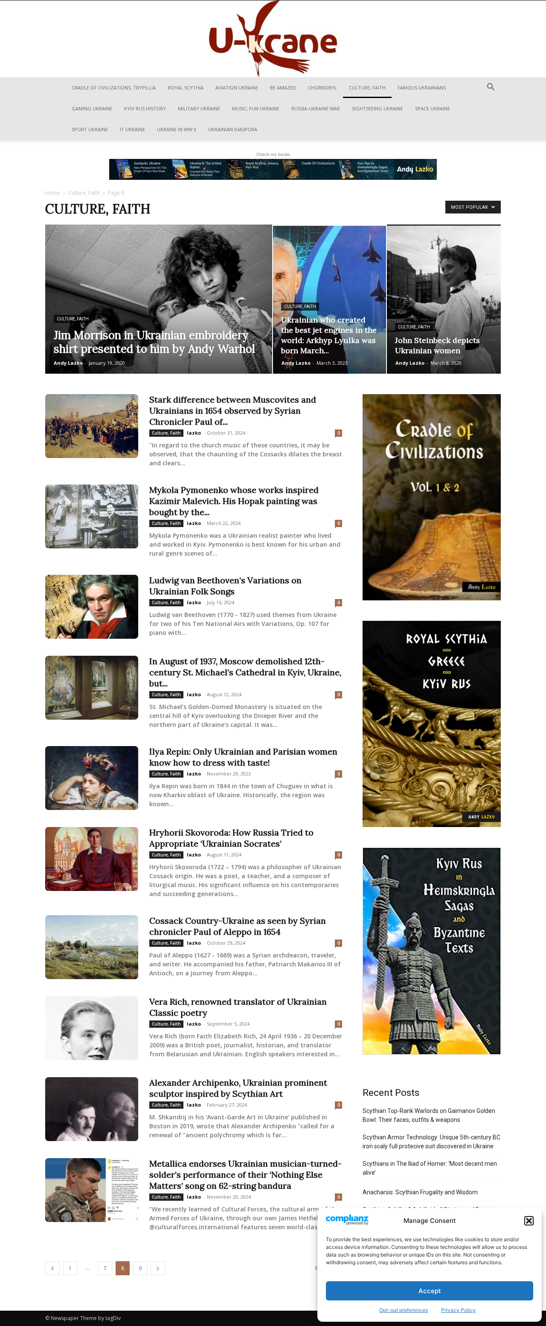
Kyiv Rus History (145, 108)
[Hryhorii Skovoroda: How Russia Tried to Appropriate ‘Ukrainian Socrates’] (91, 859)
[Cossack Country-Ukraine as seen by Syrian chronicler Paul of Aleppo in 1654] (91, 947)
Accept (429, 1291)
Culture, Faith (367, 87)
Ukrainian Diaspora (232, 129)
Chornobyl (322, 87)
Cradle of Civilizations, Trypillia (114, 87)
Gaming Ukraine (92, 108)
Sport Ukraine (90, 129)
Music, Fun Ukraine (255, 108)
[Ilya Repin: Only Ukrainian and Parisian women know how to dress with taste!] (91, 778)
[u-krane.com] (273, 38)
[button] (529, 1220)
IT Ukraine (132, 129)
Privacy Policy (458, 1310)
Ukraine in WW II (176, 129)
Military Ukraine (199, 108)
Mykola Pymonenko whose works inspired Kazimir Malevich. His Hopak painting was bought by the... (234, 500)
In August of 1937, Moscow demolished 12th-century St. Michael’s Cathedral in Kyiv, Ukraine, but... (245, 672)
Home (52, 192)
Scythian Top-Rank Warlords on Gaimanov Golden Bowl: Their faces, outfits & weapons (429, 1115)
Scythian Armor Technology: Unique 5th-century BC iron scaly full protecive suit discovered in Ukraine (431, 1142)
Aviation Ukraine (236, 87)
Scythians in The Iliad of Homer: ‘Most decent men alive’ (430, 1168)
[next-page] (158, 1268)
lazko (194, 433)
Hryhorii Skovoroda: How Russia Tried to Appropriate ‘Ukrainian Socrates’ (231, 838)
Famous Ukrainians (422, 87)
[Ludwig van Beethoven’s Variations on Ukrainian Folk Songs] (91, 607)
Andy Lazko (68, 363)
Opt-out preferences (403, 1310)
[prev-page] (52, 1268)
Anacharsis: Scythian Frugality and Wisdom (420, 1192)
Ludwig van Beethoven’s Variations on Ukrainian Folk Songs (225, 586)
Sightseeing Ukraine (377, 108)
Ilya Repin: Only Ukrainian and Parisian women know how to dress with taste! (243, 757)
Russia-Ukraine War (315, 108)
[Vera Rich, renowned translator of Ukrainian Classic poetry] (91, 1028)
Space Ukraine (432, 108)
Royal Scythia (185, 87)
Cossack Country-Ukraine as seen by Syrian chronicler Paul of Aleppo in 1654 (237, 926)
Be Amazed (283, 87)
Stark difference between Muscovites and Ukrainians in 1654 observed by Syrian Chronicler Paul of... (232, 410)
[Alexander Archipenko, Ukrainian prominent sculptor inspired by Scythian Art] (91, 1109)
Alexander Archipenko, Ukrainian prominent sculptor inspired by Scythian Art (238, 1088)
